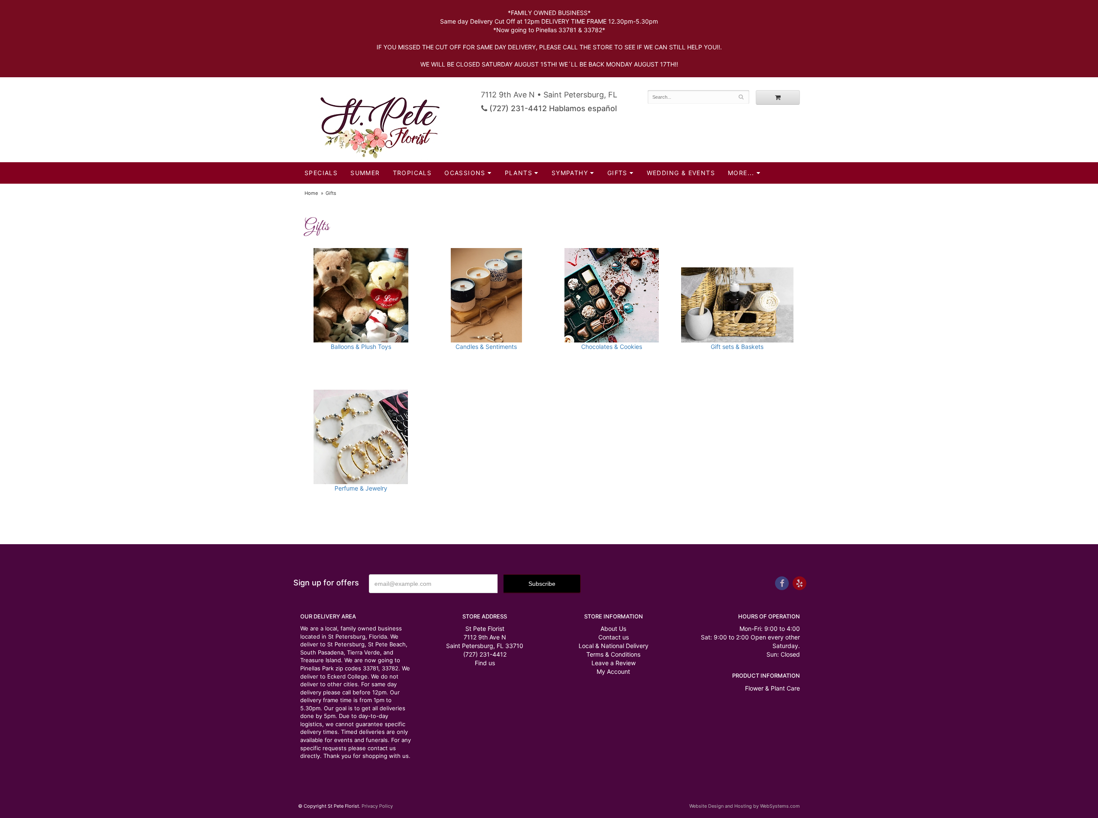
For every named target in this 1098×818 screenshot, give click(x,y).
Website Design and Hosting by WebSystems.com (744, 806)
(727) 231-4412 (485, 654)
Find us (485, 663)
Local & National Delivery (614, 645)
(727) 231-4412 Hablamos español (552, 108)
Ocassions (465, 172)
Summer (365, 172)
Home (311, 193)
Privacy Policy (377, 806)
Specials (321, 172)
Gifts (617, 172)
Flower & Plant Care (772, 688)
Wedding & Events (681, 172)
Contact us (613, 637)
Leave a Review (613, 663)
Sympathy (570, 172)
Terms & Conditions (613, 654)
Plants (518, 172)
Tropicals (412, 172)
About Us (613, 628)
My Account (613, 671)
